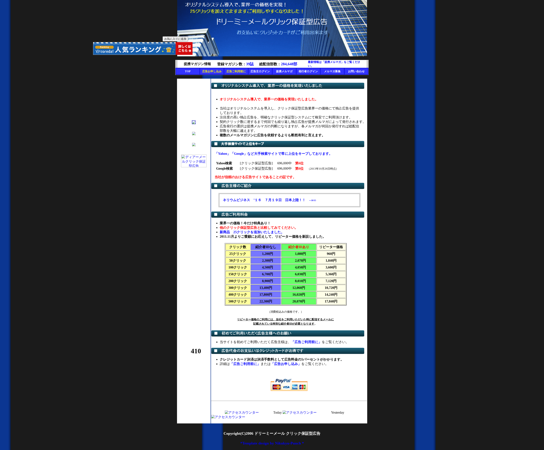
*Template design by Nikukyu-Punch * (272, 443)
